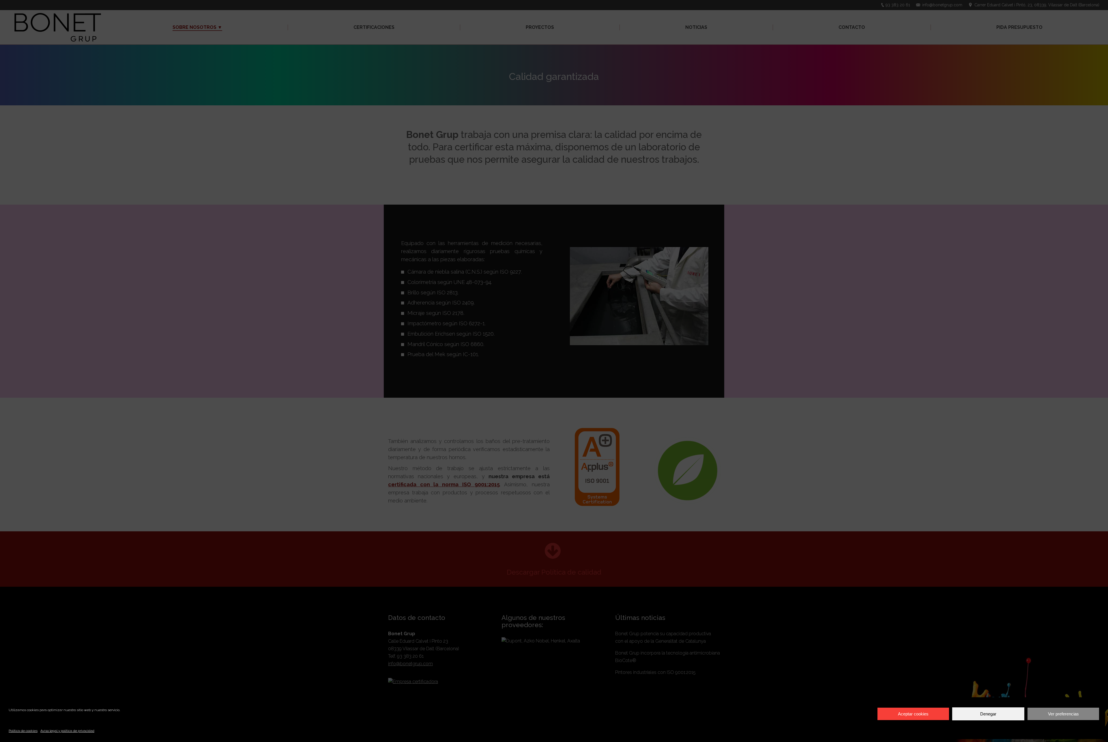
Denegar (988, 713)
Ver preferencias (1063, 713)
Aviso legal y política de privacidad (67, 731)
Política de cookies (23, 731)
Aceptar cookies (913, 713)
